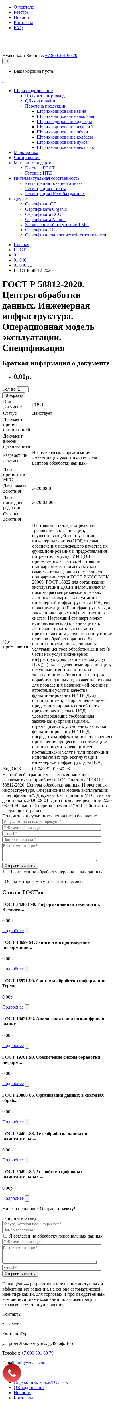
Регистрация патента (45, 188)
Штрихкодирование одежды (64, 121)
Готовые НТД (38, 173)
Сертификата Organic (46, 209)
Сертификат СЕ (40, 203)
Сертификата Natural (45, 219)
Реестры (22, 12)
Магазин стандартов (34, 162)
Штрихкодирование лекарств (65, 147)
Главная (21, 244)
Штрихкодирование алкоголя (65, 116)
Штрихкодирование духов (62, 142)
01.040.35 (23, 265)
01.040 (20, 260)
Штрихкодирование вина (61, 111)
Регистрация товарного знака (54, 183)
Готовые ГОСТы (41, 167)
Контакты (23, 22)
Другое (21, 198)
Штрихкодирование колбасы (65, 137)
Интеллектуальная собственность (46, 178)
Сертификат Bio (41, 229)
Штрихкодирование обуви (62, 131)
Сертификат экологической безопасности (65, 234)
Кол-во (9, 389)
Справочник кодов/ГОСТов (41, 1382)
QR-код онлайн (40, 100)
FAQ (18, 27)
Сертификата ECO (43, 214)
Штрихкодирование (33, 90)
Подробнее (13, 930)
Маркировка (26, 152)
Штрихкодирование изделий (65, 126)
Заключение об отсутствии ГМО (57, 224)
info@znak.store (31, 1362)
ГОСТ (20, 249)
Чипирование (27, 157)
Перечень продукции (46, 106)
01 (16, 254)
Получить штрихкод (45, 95)
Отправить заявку (20, 865)
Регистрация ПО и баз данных (55, 193)
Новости (22, 17)
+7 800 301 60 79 (61, 55)
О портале (24, 7)
